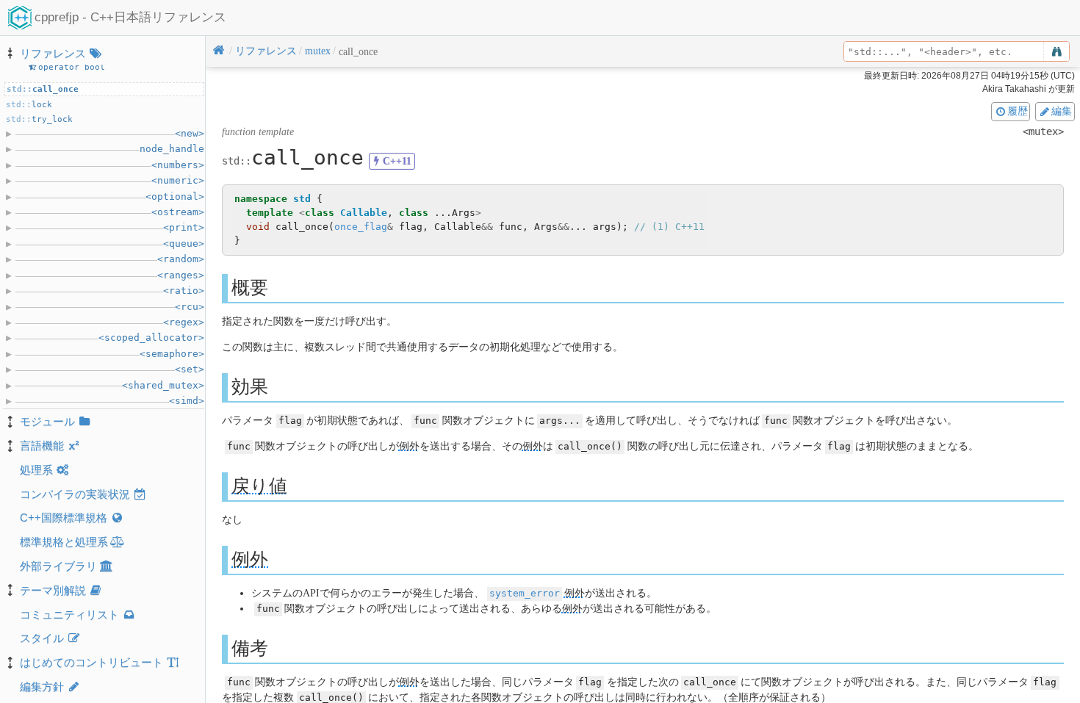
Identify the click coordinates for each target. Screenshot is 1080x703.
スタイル (42, 638)
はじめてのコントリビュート (91, 662)
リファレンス (53, 53)
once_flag (360, 226)
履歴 (1017, 111)
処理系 (36, 470)
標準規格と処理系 (64, 542)
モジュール (47, 421)
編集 (1061, 111)
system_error (524, 593)
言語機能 (42, 445)
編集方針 (42, 686)
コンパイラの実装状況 (75, 494)
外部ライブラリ (58, 566)
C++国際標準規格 (63, 517)
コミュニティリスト (69, 614)
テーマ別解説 (53, 590)
